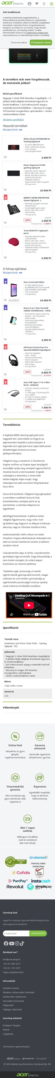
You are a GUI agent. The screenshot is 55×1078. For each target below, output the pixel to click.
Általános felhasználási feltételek (18, 992)
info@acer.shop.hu (11, 959)
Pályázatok (8, 1005)
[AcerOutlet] (14, 1059)
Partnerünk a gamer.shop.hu (16, 1046)
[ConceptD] (41, 1059)
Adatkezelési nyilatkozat (14, 996)
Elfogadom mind (41, 42)
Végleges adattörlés (12, 1009)
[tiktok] (22, 943)
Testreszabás (19, 42)
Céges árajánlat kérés (13, 972)
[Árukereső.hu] (38, 858)
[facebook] (6, 943)
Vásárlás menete (11, 988)
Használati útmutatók (13, 1001)
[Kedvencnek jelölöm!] (6, 157)
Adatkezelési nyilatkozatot (37, 33)
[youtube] (11, 943)
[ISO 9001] (38, 873)
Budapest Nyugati (11, 1025)
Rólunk (6, 1029)
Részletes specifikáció (13, 119)
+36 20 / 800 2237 (11, 963)
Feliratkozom (38, 933)
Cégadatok (8, 1034)
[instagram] (17, 943)
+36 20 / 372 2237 (11, 968)
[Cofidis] (21, 873)
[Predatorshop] (28, 1059)
